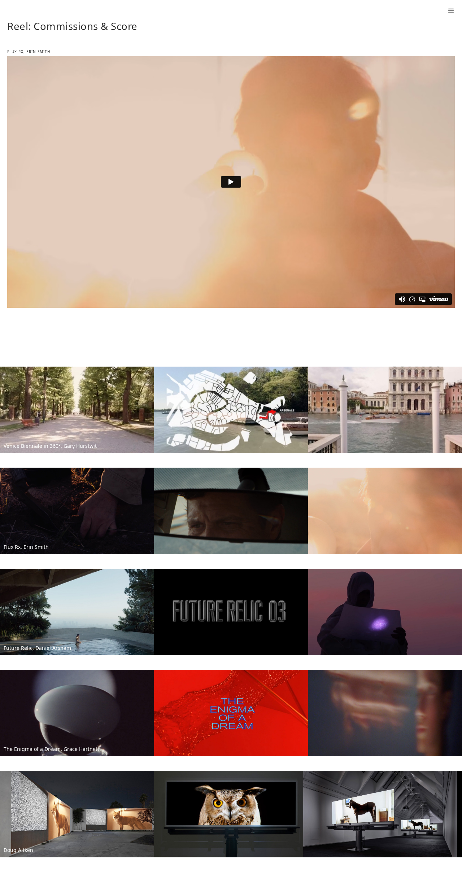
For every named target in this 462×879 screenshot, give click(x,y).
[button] (451, 11)
